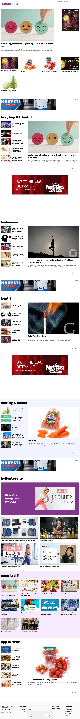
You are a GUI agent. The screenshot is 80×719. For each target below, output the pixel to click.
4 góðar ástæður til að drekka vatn (18, 649)
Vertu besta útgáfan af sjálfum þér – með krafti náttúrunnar (70, 72)
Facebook (69, 1)
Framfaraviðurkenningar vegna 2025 (29, 632)
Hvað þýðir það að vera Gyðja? (8, 70)
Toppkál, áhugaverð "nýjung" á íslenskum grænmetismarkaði (8, 91)
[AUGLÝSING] (70, 20)
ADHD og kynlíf (16, 306)
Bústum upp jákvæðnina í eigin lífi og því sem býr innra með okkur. (27, 44)
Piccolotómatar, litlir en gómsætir (49, 71)
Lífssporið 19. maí (65, 594)
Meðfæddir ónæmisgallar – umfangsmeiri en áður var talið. (69, 613)
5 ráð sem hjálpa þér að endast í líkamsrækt (18, 255)
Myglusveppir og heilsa (6, 631)
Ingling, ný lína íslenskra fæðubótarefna (16, 427)
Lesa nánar (32, 716)
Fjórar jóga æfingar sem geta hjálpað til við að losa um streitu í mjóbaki (52, 261)
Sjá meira (74, 168)
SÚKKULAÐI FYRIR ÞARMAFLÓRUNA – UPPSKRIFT (17, 658)
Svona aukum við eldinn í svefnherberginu (16, 323)
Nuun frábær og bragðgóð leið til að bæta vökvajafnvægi (18, 435)
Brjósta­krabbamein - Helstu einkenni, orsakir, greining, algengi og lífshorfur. (18, 151)
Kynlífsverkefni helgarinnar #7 (16, 339)
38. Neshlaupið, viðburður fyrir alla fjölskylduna (9, 613)
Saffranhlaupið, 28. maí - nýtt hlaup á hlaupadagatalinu (17, 158)
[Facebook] (66, 709)
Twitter (72, 1)
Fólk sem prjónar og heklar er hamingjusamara (17, 229)
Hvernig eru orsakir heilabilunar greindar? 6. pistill (18, 238)
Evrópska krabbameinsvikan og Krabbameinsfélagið (48, 613)
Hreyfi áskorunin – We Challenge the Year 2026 (18, 124)
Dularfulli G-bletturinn (38, 336)
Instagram (74, 1)
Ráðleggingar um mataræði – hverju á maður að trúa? (17, 444)
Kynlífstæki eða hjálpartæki (16, 314)
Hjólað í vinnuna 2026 (26, 612)
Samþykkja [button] (48, 715)
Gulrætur (23, 71)
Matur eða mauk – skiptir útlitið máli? (17, 683)
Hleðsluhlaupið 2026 (17, 133)
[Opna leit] (78, 1)
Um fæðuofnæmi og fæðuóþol (48, 594)
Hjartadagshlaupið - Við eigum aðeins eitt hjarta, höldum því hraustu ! (17, 142)
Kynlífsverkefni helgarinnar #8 (16, 331)
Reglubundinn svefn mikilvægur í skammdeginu (17, 263)
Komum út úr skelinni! (18, 246)
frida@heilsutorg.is (29, 709)
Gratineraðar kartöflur (16, 674)
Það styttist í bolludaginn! (15, 666)
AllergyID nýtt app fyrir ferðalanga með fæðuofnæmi (18, 418)
